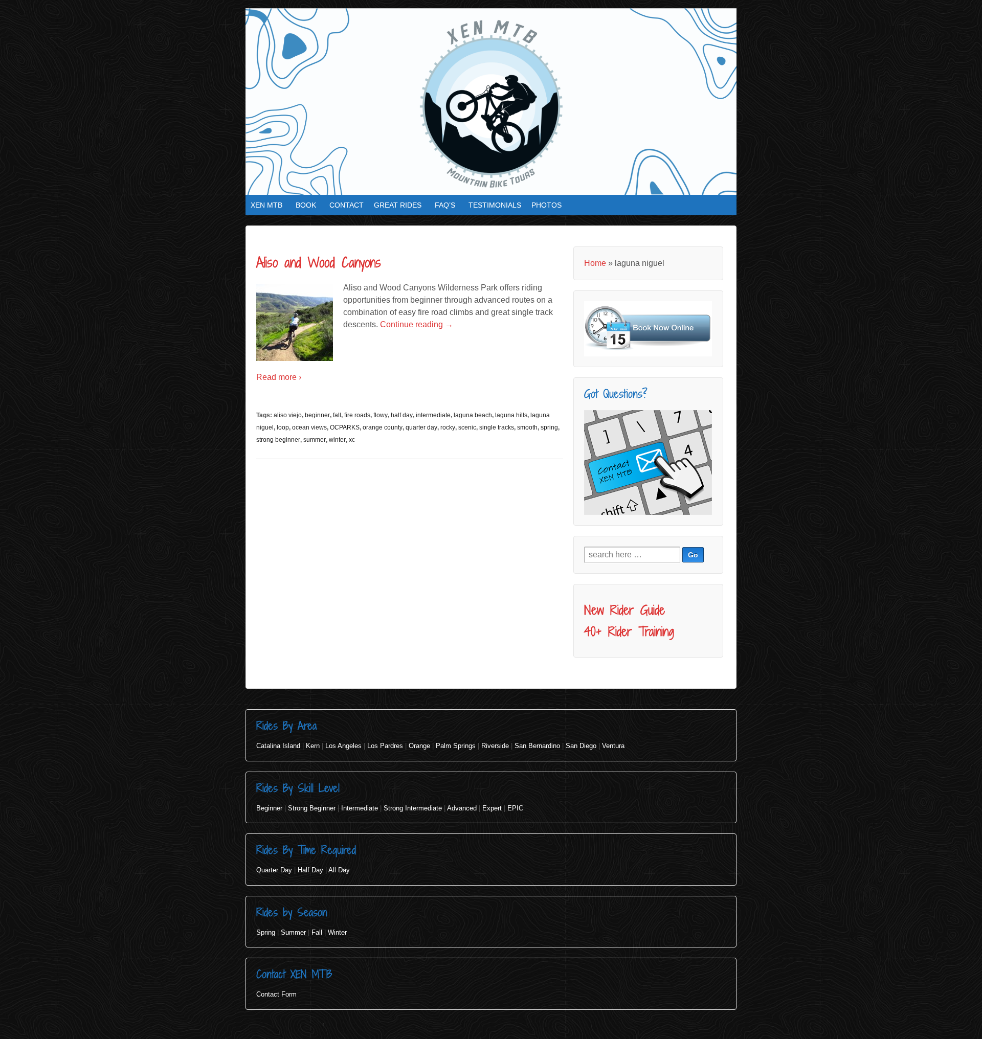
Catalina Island (278, 746)
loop (283, 427)
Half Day (310, 870)
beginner (317, 415)
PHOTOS (546, 205)
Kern (313, 746)
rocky (447, 427)
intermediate (433, 415)
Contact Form (276, 994)
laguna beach (473, 415)
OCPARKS (345, 427)
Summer (293, 932)
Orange (419, 746)
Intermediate (359, 808)
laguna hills (511, 415)
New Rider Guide (624, 610)
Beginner (269, 808)
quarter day (421, 427)
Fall (316, 932)
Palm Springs (456, 746)
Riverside (495, 746)
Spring (265, 932)
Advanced (462, 808)
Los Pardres (385, 746)
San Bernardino (537, 746)
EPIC (515, 808)
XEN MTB (266, 205)
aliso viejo (288, 415)
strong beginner (278, 439)
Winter (337, 932)
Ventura (613, 746)
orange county (383, 427)
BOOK (306, 205)
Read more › (278, 377)
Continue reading (416, 324)
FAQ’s (445, 205)
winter (337, 439)
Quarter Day (274, 870)
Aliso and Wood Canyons (318, 262)
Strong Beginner (312, 808)
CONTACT (346, 205)
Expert (492, 808)
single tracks (496, 427)
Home (595, 263)
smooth (527, 427)
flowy (380, 415)
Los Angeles (343, 746)
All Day (339, 870)
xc (352, 439)
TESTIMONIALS (494, 205)
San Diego (581, 746)
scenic (467, 427)
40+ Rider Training (629, 631)
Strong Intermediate (413, 808)
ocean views (309, 427)
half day (402, 415)
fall (337, 415)
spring (549, 427)
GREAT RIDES (397, 205)
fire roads (357, 415)
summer (314, 439)
